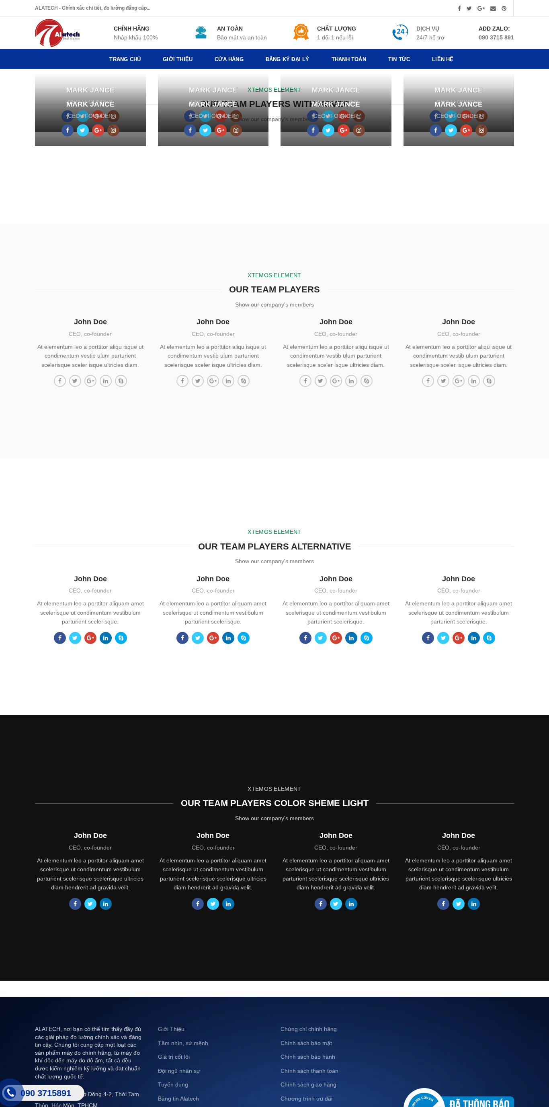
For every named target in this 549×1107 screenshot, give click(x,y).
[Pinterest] (504, 8)
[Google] (481, 8)
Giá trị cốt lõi (174, 1057)
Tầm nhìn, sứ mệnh (183, 1043)
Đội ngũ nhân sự (179, 1071)
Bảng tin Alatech (178, 1098)
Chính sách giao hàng (308, 1084)
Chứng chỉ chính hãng (309, 1029)
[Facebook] (459, 8)
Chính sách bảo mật (306, 1043)
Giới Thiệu (171, 1029)
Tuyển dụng (173, 1084)
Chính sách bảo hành (308, 1057)
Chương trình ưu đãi (306, 1098)
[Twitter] (469, 8)
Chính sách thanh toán (309, 1071)
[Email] (493, 8)
